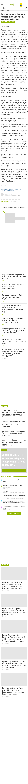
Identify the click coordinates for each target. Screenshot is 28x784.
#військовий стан (4, 189)
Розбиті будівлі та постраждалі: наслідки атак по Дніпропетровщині (13, 286)
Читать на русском (5, 26)
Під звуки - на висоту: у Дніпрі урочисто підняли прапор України (13, 297)
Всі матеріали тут (14, 470)
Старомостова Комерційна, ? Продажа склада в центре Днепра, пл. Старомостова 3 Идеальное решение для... (12, 585)
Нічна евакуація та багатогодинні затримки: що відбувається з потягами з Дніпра (13, 413)
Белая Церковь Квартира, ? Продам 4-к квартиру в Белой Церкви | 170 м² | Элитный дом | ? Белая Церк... (13, 612)
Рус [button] (5, 8)
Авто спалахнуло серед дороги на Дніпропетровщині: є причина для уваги (14, 276)
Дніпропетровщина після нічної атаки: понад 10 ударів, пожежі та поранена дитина (13, 331)
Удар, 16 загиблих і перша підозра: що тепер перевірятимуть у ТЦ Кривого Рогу (12, 309)
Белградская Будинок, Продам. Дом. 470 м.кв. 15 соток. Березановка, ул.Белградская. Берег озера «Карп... (13, 691)
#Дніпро (11, 189)
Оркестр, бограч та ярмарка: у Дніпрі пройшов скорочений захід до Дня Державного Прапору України (13, 353)
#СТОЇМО (3, 190)
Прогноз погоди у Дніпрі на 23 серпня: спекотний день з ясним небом (14, 341)
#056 (20, 189)
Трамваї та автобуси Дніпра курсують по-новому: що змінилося (13, 424)
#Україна (16, 189)
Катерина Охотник (8, 194)
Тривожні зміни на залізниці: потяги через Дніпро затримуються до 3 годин (12, 320)
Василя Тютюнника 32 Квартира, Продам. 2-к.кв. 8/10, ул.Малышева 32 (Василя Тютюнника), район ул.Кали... (13, 638)
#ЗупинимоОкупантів (10, 190)
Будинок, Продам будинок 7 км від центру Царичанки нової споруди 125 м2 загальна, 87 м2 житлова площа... (14, 665)
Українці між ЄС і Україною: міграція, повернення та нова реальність (13, 460)
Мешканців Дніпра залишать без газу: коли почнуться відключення (14, 442)
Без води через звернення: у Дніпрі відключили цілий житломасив (13, 433)
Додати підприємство (14, 513)
